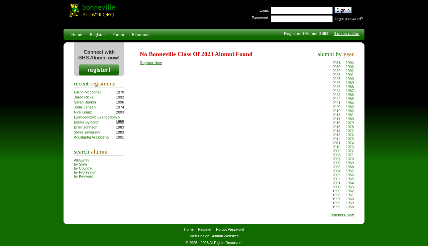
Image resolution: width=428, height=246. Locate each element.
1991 (350, 75)
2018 (336, 115)
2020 (336, 107)
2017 (336, 119)
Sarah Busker (85, 102)
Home (76, 34)
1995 (336, 207)
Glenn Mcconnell (87, 92)
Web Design (199, 236)
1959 (350, 203)
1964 (350, 183)
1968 (350, 167)
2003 (336, 175)
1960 (350, 199)
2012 (336, 139)
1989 (350, 83)
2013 (336, 135)
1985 (350, 99)
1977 (350, 131)
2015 (336, 127)
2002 (336, 179)
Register (97, 34)
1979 (350, 123)
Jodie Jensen (85, 107)
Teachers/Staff (342, 215)
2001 (336, 183)
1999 (336, 191)
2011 (336, 143)
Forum (118, 34)
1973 (350, 147)
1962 (350, 191)
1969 (350, 163)
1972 (350, 151)
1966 (350, 175)
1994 (350, 63)
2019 (336, 111)
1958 (350, 207)
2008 (336, 155)
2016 (336, 123)
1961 (350, 195)
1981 (350, 115)
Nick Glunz (83, 112)
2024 (336, 91)
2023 (336, 95)
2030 (336, 67)
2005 (336, 167)
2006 (336, 163)
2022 (336, 99)
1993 (350, 67)
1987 (350, 91)
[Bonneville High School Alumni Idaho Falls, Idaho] (91, 16)
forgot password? (348, 19)
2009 (336, 151)
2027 (336, 79)
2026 (336, 83)
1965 (350, 179)
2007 (336, 159)
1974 (350, 143)
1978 (350, 127)
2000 (336, 187)
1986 (350, 95)
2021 (336, 103)
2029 (336, 71)
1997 (336, 199)
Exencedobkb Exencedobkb (97, 117)
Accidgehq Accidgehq (91, 137)
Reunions (140, 34)
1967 (350, 171)
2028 (336, 75)
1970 (350, 159)
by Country (83, 168)
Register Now (151, 63)
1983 (350, 107)
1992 (350, 71)
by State (80, 164)
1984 (350, 103)
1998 (336, 195)
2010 (336, 147)
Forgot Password (230, 229)
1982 (350, 111)
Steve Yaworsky (87, 132)
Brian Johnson (85, 127)
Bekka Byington (86, 122)
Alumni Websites (225, 236)
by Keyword (83, 176)
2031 (336, 63)
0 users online (346, 33)
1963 (350, 187)
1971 (350, 155)
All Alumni (81, 160)
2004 (336, 171)
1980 (350, 119)
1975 (350, 139)
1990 (350, 79)
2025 (336, 87)
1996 (336, 203)
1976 (350, 135)
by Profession (85, 172)
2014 (336, 131)
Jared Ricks (84, 97)
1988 (350, 87)
